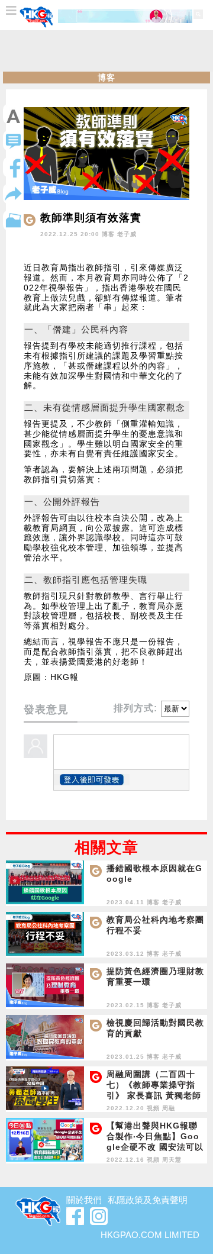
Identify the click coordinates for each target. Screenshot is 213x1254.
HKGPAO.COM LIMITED (150, 1235)
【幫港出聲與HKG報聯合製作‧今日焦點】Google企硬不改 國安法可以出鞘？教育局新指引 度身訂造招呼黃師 (155, 1147)
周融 (168, 1108)
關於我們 (84, 1200)
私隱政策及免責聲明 (148, 1200)
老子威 (127, 234)
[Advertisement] (106, 51)
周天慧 (172, 1159)
